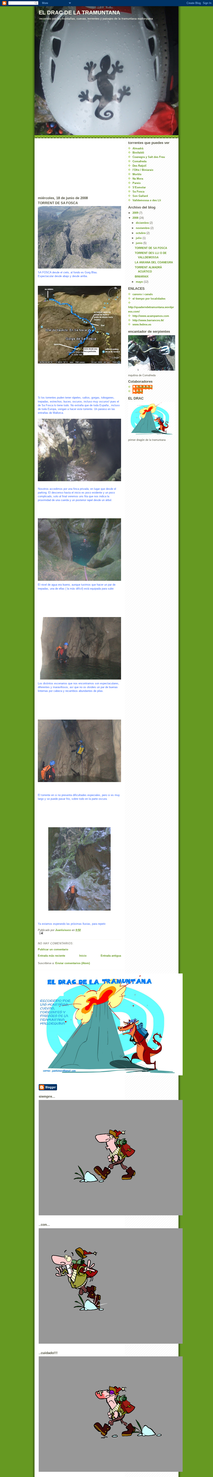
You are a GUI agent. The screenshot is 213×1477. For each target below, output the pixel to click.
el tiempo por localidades (149, 298)
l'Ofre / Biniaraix (143, 169)
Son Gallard (140, 195)
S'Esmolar (139, 187)
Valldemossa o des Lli (147, 200)
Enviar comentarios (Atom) (72, 963)
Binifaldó (138, 152)
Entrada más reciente (51, 955)
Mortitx (137, 174)
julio (139, 238)
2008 (136, 217)
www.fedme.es (142, 324)
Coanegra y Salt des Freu (149, 157)
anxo (140, 391)
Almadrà (138, 148)
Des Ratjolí (139, 165)
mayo (140, 281)
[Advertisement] (69, 167)
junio (139, 243)
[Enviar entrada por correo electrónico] (79, 933)
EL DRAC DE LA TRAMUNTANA (79, 12)
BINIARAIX (142, 276)
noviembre (143, 228)
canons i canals (143, 294)
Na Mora (138, 178)
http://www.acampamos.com (151, 315)
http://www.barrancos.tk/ (148, 320)
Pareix (137, 183)
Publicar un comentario (53, 949)
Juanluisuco (144, 387)
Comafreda (139, 161)
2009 (136, 212)
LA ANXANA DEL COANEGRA (154, 262)
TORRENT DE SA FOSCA (151, 248)
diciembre (143, 222)
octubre (141, 233)
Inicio (83, 955)
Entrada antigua (111, 955)
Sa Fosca (138, 191)
